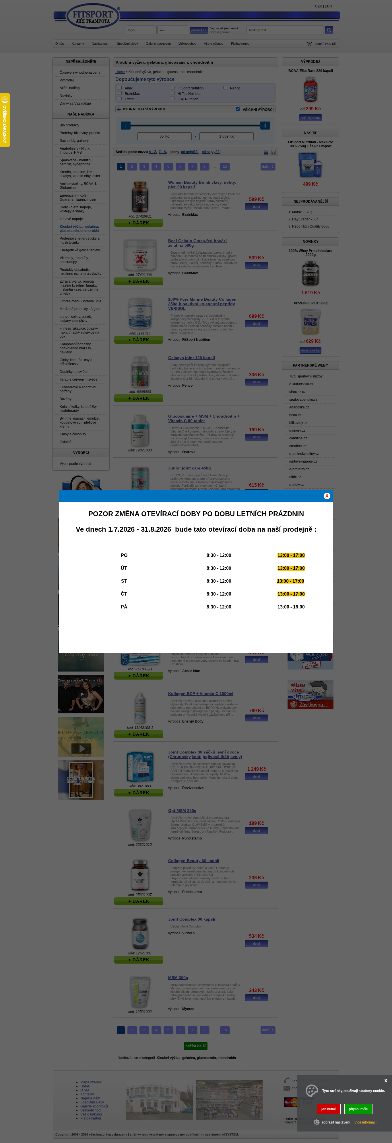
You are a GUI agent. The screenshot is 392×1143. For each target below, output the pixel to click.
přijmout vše (358, 1109)
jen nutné (328, 1109)
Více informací (365, 1122)
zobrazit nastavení (336, 1122)
